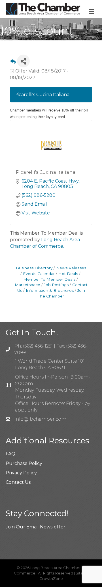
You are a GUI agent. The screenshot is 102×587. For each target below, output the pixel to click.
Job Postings (56, 284)
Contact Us (18, 482)
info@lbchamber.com (40, 419)
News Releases (71, 268)
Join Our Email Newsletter (35, 527)
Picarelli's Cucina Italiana (45, 172)
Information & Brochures (50, 290)
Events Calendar (39, 273)
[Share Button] (23, 61)
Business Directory (34, 268)
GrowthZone (51, 578)
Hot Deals (68, 273)
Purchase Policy (24, 463)
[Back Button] (13, 62)
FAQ (10, 453)
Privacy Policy (21, 473)
